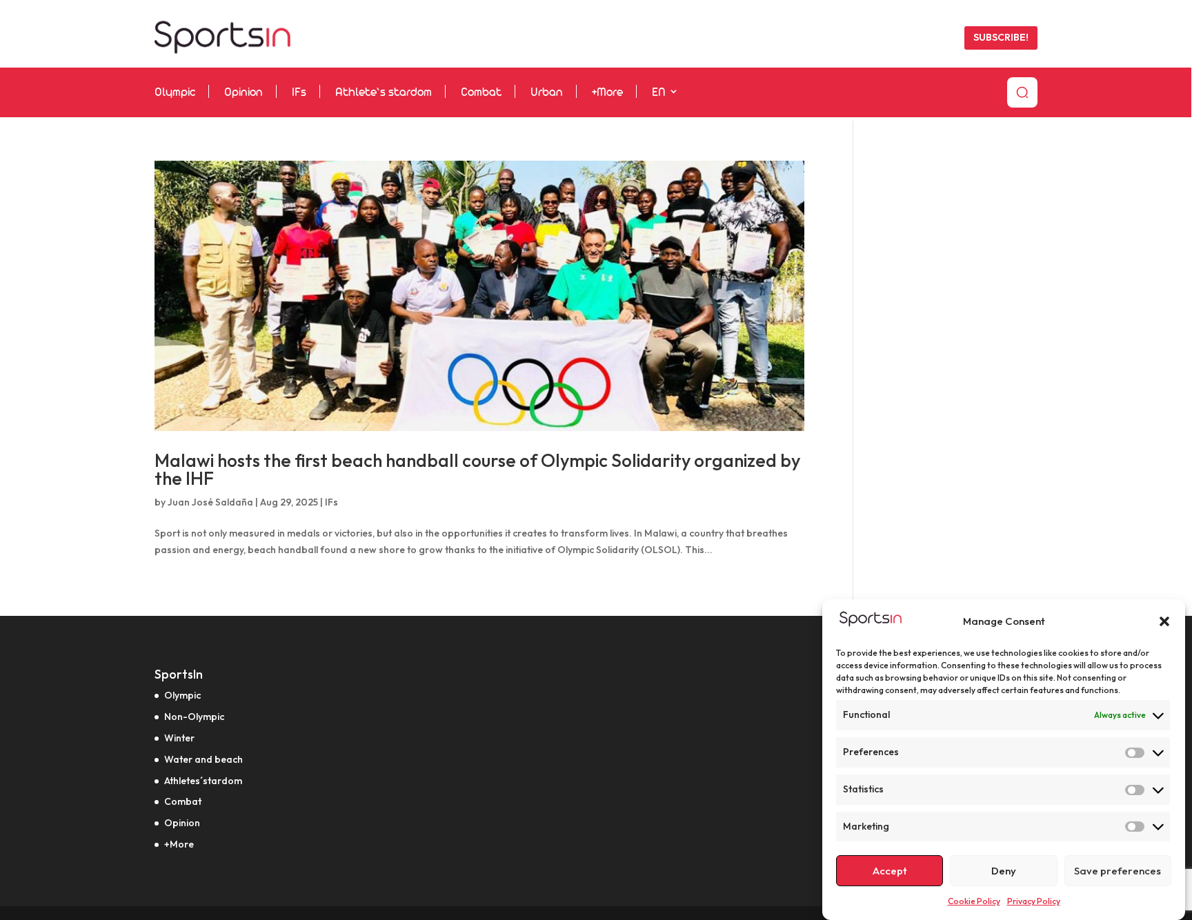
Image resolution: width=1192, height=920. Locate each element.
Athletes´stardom (203, 780)
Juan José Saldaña (210, 502)
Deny (1003, 870)
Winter (179, 738)
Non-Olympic (194, 716)
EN (658, 93)
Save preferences (1117, 870)
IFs (299, 93)
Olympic (175, 93)
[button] (1164, 621)
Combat (481, 93)
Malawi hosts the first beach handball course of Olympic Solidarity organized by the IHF (477, 469)
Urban (546, 93)
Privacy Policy (1033, 901)
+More (607, 93)
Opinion (243, 93)
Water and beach (203, 759)
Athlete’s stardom (383, 93)
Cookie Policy (974, 901)
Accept (890, 870)
